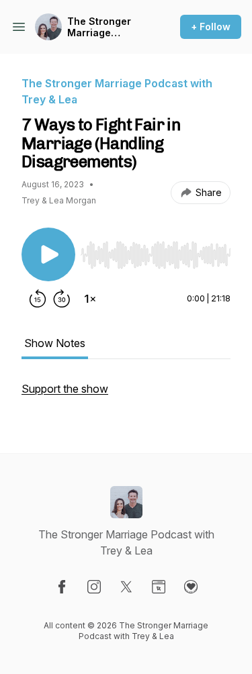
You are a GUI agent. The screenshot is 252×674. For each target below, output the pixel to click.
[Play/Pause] (48, 254)
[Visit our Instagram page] (94, 586)
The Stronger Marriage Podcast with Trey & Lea (99, 27)
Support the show (65, 388)
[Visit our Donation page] (191, 586)
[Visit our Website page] (158, 586)
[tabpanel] (126, 395)
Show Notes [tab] (54, 343)
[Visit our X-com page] (126, 586)
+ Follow (210, 26)
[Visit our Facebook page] (62, 586)
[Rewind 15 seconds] (37, 298)
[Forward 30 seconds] (61, 298)
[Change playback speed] (90, 298)
